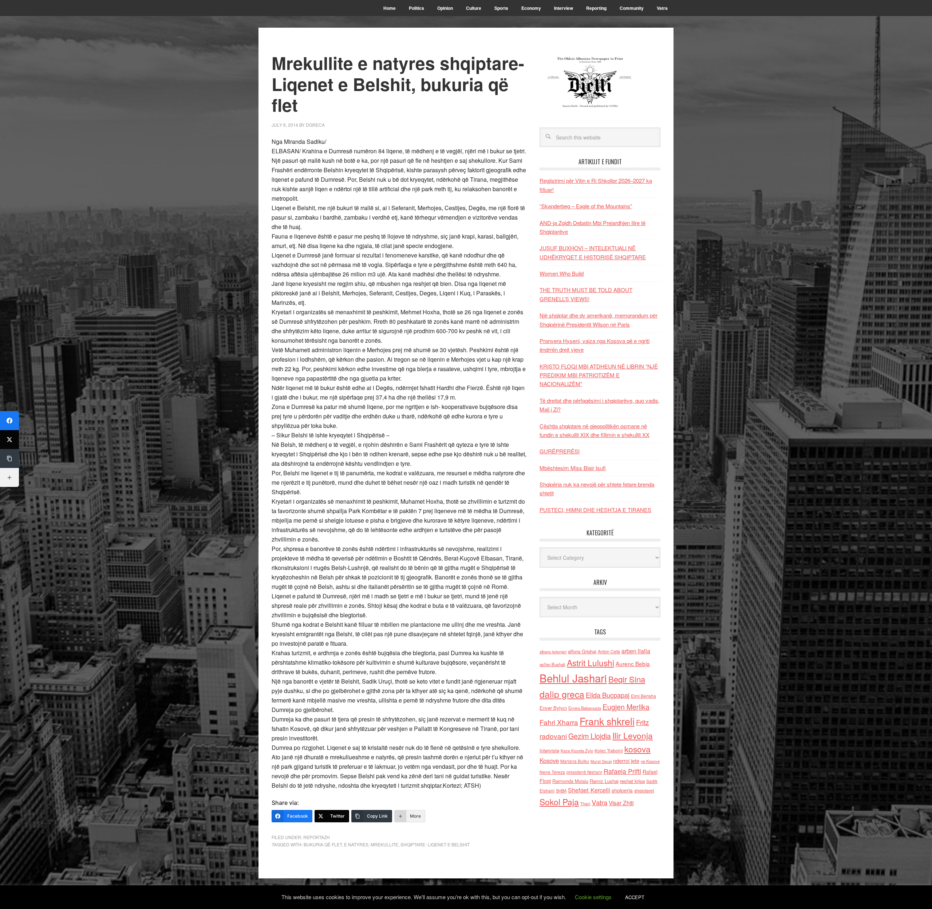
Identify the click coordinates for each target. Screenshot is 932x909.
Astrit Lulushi (590, 662)
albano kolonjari (553, 651)
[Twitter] (9, 439)
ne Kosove (650, 761)
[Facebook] (9, 420)
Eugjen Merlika (626, 707)
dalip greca (562, 694)
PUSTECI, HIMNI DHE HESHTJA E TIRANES (595, 509)
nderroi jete (626, 760)
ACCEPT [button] (634, 897)
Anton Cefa (609, 651)
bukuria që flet (323, 844)
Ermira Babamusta (584, 708)
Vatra (599, 802)
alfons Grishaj (582, 651)
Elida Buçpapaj (607, 695)
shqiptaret (644, 790)
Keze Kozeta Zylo (577, 750)
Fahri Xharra (559, 722)
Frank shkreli (607, 721)
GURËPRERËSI (560, 451)
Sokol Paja (559, 801)
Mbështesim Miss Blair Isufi (573, 468)
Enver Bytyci (553, 707)
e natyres (356, 844)
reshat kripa (632, 781)
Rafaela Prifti (622, 771)
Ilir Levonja (632, 735)
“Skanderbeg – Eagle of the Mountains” (586, 206)
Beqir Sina (626, 679)
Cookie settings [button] (593, 897)
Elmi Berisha (643, 696)
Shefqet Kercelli (589, 790)
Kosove (549, 760)
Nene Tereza (552, 772)
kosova (637, 749)
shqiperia (622, 790)
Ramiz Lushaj (604, 781)
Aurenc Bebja (633, 664)
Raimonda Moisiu (570, 781)
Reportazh (316, 837)
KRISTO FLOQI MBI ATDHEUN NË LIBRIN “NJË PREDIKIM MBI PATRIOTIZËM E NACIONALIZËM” (599, 375)
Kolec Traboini (609, 750)
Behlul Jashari (573, 677)
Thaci (585, 803)
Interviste (549, 750)
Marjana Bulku (574, 761)
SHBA (561, 791)
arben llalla (635, 651)
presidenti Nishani (584, 772)
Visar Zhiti (621, 803)
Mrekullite (384, 844)
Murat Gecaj (601, 761)
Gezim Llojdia (589, 736)
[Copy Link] (9, 458)
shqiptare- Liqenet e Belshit (435, 844)
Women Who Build (562, 273)
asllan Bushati (552, 664)
